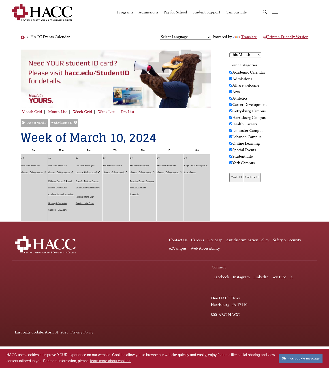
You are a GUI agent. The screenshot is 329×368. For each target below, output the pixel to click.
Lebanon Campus (246, 137)
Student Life (242, 157)
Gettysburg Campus (249, 111)
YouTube (279, 277)
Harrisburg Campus (249, 118)
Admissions (148, 13)
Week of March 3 (36, 123)
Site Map (214, 240)
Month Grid (32, 112)
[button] (264, 12)
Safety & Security (287, 240)
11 (49, 158)
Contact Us (178, 240)
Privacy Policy (81, 333)
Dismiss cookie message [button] (301, 358)
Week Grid (82, 112)
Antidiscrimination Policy (247, 240)
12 (77, 158)
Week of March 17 (62, 123)
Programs (125, 13)
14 (131, 158)
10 (22, 158)
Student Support (206, 13)
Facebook (221, 277)
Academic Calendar (248, 73)
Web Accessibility (205, 249)
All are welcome (245, 86)
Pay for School (175, 13)
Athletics (240, 99)
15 (158, 158)
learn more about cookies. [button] (110, 361)
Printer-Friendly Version (287, 37)
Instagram (241, 277)
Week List (106, 112)
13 (104, 158)
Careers (197, 240)
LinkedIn (261, 277)
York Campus (243, 163)
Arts (236, 92)
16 (185, 158)
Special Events (244, 150)
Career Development (249, 105)
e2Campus (178, 249)
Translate (249, 37)
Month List (57, 112)
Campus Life (236, 13)
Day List (127, 112)
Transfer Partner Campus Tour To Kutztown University (142, 187)
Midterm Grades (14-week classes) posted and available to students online (61, 187)
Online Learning (246, 144)
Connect (219, 268)
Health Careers (244, 124)
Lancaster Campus (247, 131)
